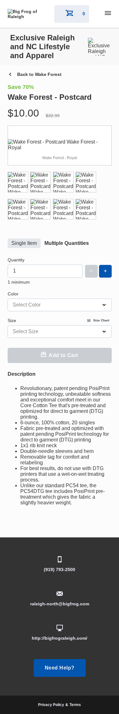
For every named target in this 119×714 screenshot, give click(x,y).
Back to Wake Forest (39, 74)
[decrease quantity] (91, 271)
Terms (75, 705)
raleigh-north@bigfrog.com (59, 603)
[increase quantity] (105, 271)
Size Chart (101, 320)
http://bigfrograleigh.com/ (59, 638)
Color (13, 293)
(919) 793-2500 (59, 569)
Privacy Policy (51, 705)
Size (58, 320)
